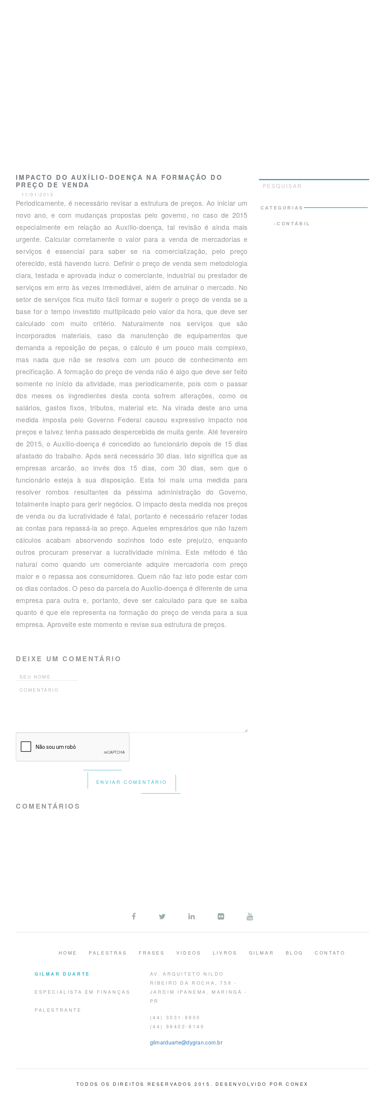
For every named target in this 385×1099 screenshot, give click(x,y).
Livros (225, 952)
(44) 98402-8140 (177, 1026)
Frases (152, 952)
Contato (330, 952)
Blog (294, 952)
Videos (189, 952)
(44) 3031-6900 (175, 1017)
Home (68, 952)
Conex (297, 1084)
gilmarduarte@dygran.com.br (186, 1042)
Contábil (294, 223)
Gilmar (261, 952)
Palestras (108, 952)
